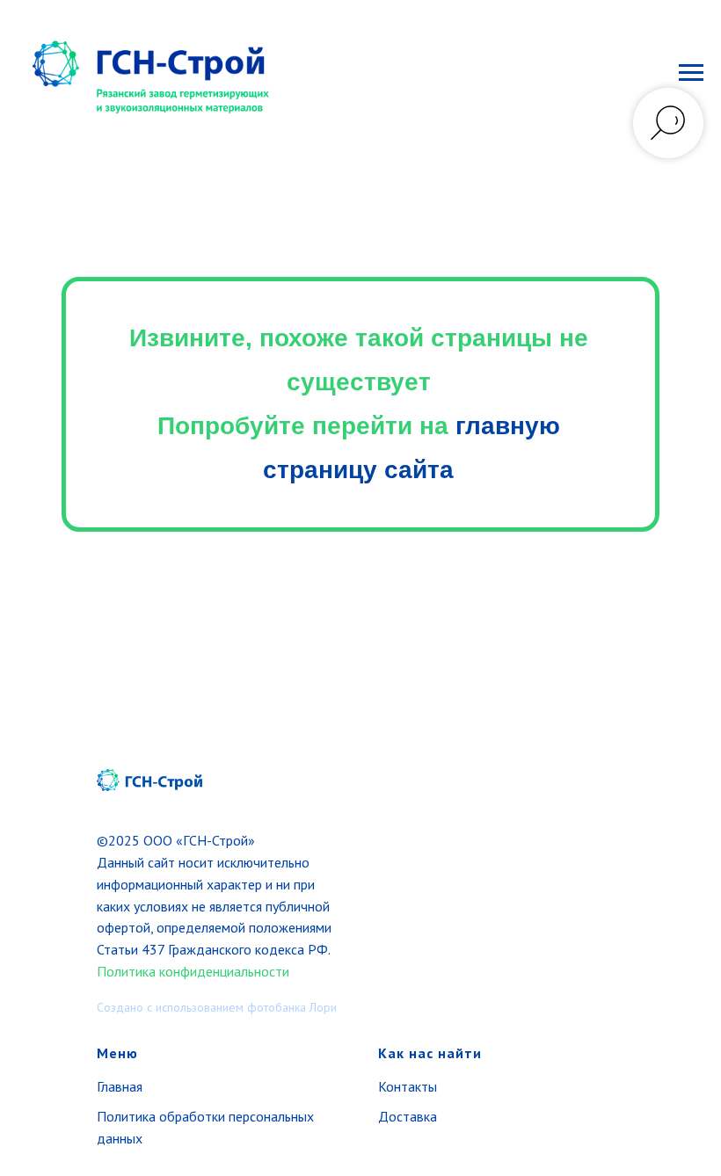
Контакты (407, 1086)
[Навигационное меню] (691, 73)
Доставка (407, 1116)
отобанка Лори (297, 1007)
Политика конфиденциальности (193, 971)
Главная (119, 1086)
